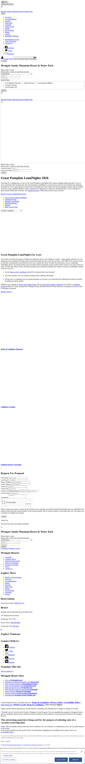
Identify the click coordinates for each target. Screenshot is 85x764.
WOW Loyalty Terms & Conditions (28, 705)
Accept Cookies (61, 759)
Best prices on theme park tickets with (22, 682)
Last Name (4, 480)
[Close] (81, 751)
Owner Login (8, 59)
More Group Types (11, 207)
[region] (42, 756)
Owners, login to (21, 693)
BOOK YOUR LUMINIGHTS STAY (13, 194)
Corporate (8, 557)
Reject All (75, 759)
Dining (7, 28)
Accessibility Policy (72, 702)
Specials (7, 21)
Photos (7, 32)
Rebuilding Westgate (12, 36)
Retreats (7, 205)
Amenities (8, 592)
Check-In (4, 486)
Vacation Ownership (11, 565)
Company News (10, 559)
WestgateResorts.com (12, 39)
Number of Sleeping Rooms (10, 491)
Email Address (5, 484)
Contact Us (8, 43)
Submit (4, 516)
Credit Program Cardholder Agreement (33, 744)
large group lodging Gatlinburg (52, 284)
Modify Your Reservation (13, 577)
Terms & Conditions (40, 702)
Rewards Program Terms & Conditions (12, 744)
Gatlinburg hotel (33, 190)
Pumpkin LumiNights (12, 201)
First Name (4, 478)
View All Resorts (10, 41)
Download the (20, 695)
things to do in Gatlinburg (18, 272)
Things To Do (9, 27)
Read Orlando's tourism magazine (21, 689)
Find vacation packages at (21, 684)
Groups (7, 34)
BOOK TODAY (6, 292)
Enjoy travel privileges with (20, 686)
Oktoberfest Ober (10, 199)
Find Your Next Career (12, 561)
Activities (8, 25)
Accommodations (10, 19)
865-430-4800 (15, 623)
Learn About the (18, 691)
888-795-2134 (19, 603)
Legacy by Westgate (11, 563)
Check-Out (4, 489)
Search (4, 173)
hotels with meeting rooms (27, 284)
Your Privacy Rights (53, 705)
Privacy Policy (57, 702)
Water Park (8, 23)
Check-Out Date (6, 170)
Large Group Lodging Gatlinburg (16, 198)
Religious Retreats (11, 203)
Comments (4, 497)
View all (13, 680)
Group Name (5, 493)
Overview (8, 17)
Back (3, 13)
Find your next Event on (18, 688)
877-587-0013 (14, 626)
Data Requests (7, 705)
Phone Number (6, 482)
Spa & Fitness (9, 30)
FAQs (7, 567)
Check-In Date (5, 168)
